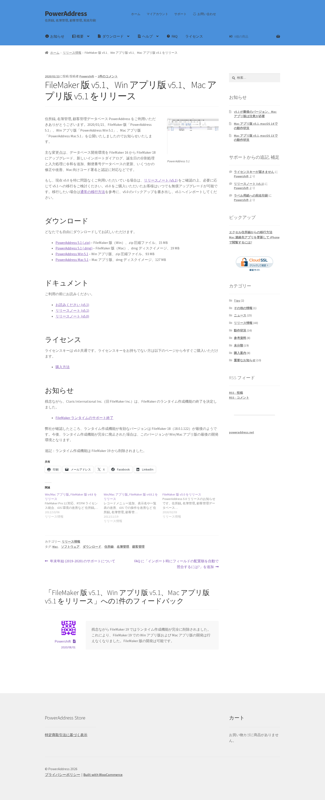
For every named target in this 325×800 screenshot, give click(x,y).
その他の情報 (243, 308)
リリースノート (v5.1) (161, 180)
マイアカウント (157, 14)
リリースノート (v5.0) (72, 316)
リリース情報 (72, 53)
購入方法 (62, 367)
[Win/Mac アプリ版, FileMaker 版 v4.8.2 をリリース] (133, 507)
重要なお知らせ (245, 360)
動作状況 (240, 330)
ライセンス (194, 36)
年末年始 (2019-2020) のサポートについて (82, 561)
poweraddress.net (241, 432)
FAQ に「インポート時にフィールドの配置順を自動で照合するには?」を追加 (176, 564)
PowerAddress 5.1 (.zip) (72, 242)
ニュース (240, 315)
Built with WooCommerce (102, 774)
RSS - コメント (239, 398)
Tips (237, 300)
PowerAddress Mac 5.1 (71, 259)
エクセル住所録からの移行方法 (250, 232)
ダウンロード (92, 547)
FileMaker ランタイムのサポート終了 (84, 417)
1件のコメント (108, 76)
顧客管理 (138, 547)
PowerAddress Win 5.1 (71, 254)
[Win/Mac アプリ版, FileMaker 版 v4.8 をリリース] (74, 505)
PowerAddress (66, 13)
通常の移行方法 (92, 191)
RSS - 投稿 (236, 393)
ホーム (135, 14)
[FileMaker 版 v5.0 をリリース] (191, 505)
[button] (193, 136)
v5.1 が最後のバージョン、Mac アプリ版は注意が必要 (255, 114)
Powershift (86, 76)
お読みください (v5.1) (72, 304)
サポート (180, 14)
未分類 (238, 345)
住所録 (109, 547)
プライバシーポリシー (62, 774)
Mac (55, 547)
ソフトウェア (70, 547)
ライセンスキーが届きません (254, 172)
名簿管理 (123, 547)
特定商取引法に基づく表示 (66, 735)
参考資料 (240, 338)
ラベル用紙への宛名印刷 (251, 195)
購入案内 (240, 353)
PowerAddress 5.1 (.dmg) (73, 248)
